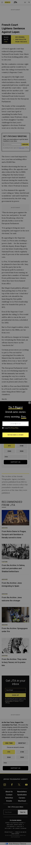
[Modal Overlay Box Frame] (15, 422)
